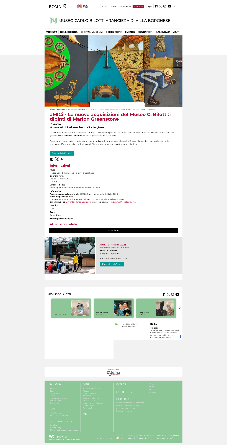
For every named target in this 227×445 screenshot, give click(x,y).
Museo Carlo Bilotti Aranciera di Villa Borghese (114, 20)
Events (130, 32)
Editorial (54, 388)
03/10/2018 (164, 333)
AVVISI (79, 199)
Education (145, 32)
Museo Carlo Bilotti (73, 439)
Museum (51, 32)
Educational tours (91, 398)
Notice (152, 389)
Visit (176, 32)
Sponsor (152, 392)
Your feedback (89, 408)
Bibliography (55, 427)
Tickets (86, 391)
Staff (52, 391)
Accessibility (88, 405)
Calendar (163, 32)
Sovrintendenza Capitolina (78, 202)
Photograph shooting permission (64, 430)
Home (52, 110)
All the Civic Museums (118, 7)
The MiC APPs (60, 315)
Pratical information (91, 388)
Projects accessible (124, 411)
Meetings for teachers (125, 408)
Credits (151, 438)
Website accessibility (164, 438)
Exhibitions (114, 32)
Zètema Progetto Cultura (124, 202)
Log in (149, 7)
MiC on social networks (102, 314)
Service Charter (56, 401)
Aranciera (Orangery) (59, 415)
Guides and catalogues (93, 403)
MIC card (95, 188)
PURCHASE (138, 7)
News (151, 386)
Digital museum (92, 32)
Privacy (122, 438)
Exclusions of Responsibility (137, 438)
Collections (69, 32)
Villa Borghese (56, 413)
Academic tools (61, 421)
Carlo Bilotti (55, 393)
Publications (55, 425)
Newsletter (55, 403)
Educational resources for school (130, 403)
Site (52, 409)
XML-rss (176, 438)
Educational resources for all (79, 110)
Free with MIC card (62, 153)
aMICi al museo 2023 (113, 244)
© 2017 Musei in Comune (106, 438)
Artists (52, 396)
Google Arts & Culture (145, 314)
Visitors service (89, 393)
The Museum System (59, 398)
